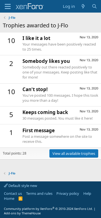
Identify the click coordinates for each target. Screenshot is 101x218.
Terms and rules (39, 193)
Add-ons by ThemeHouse (22, 213)
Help (87, 193)
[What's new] (83, 6)
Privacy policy (67, 193)
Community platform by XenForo (48, 209)
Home (9, 198)
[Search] (94, 6)
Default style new (22, 185)
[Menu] (7, 6)
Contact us (13, 193)
